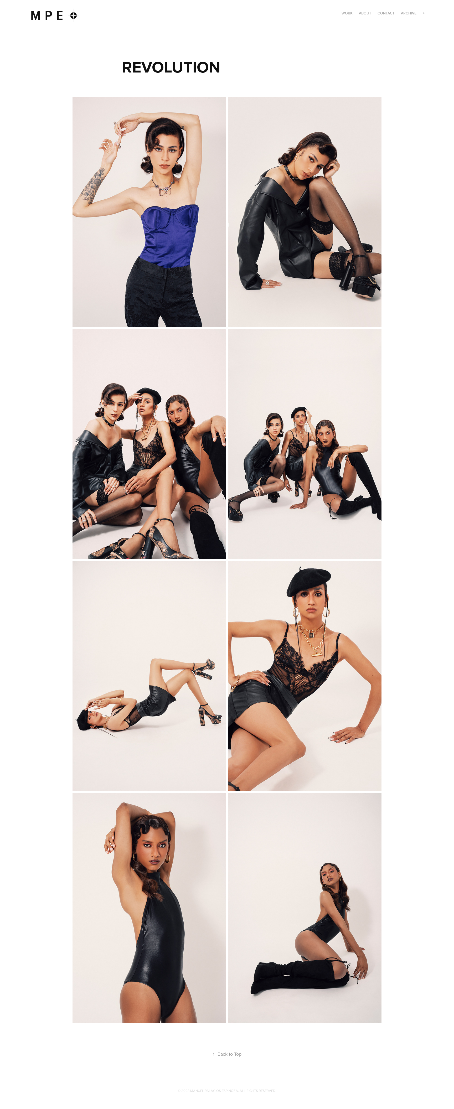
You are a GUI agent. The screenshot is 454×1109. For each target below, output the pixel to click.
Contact (386, 13)
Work (347, 13)
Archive (408, 13)
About (365, 13)
